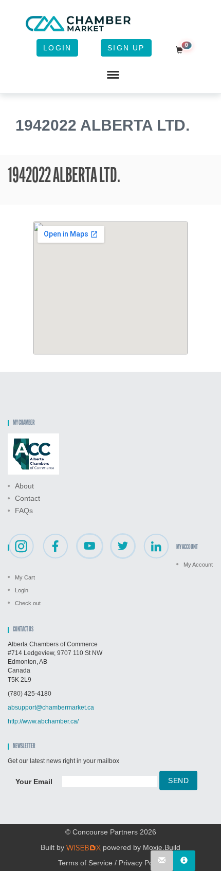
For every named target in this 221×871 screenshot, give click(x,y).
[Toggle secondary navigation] (113, 75)
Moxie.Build (161, 847)
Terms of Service (85, 863)
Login (57, 48)
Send (178, 780)
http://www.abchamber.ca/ (43, 721)
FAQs (24, 510)
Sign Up (125, 48)
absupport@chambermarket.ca (51, 707)
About (24, 486)
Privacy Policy (141, 863)
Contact (27, 498)
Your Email (33, 781)
